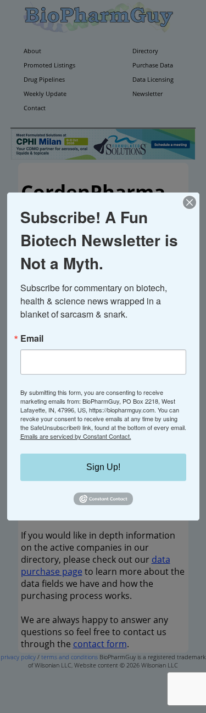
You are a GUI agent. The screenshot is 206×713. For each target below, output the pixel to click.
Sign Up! (103, 467)
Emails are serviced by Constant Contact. (75, 436)
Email (31, 338)
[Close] (189, 202)
